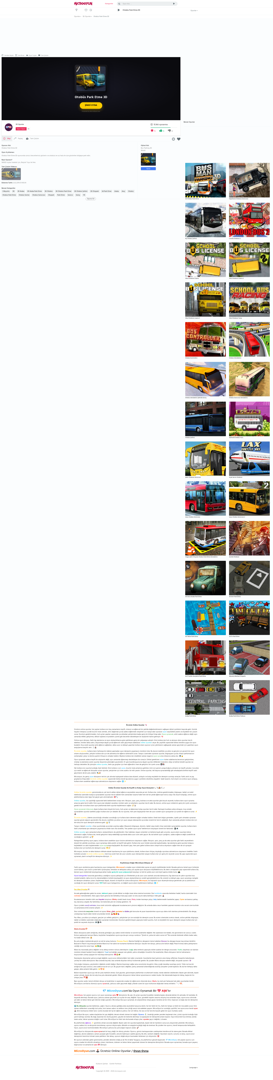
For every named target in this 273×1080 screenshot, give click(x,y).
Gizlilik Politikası (115, 1064)
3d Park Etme (106, 191)
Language (193, 1067)
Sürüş (78, 195)
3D (14, 191)
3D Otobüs (49, 191)
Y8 (84, 195)
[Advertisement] (91, 36)
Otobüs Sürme (24, 195)
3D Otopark (94, 191)
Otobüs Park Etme (9, 195)
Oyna (148, 168)
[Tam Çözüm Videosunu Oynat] (11, 173)
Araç (123, 191)
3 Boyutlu (6, 191)
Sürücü (70, 195)
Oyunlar (194, 10)
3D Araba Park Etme (34, 191)
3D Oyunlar (20, 124)
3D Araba (21, 191)
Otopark (51, 195)
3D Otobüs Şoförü (80, 191)
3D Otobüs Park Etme (63, 191)
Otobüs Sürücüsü (38, 195)
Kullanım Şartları (102, 1064)
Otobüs (131, 191)
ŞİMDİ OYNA (91, 105)
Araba (116, 191)
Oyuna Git (90, 198)
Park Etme (61, 195)
